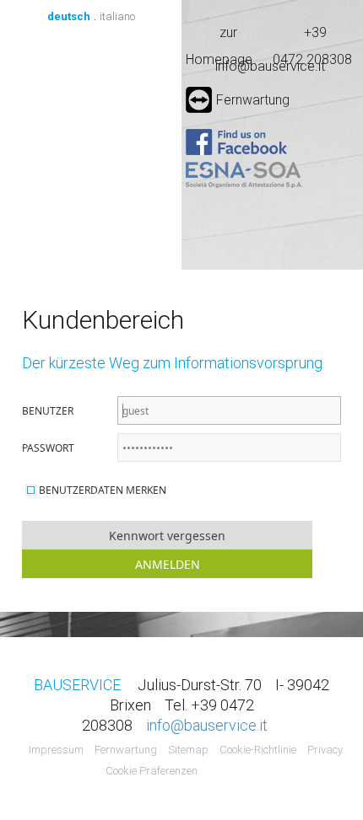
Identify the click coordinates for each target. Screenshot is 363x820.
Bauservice (91, 125)
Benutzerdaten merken (102, 490)
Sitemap (188, 749)
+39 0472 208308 (312, 35)
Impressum (56, 749)
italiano (117, 16)
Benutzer (47, 411)
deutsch (68, 16)
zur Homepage (219, 35)
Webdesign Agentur (235, 771)
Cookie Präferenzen (152, 770)
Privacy (325, 749)
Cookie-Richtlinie (257, 749)
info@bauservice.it (270, 66)
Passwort (48, 448)
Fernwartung (253, 100)
